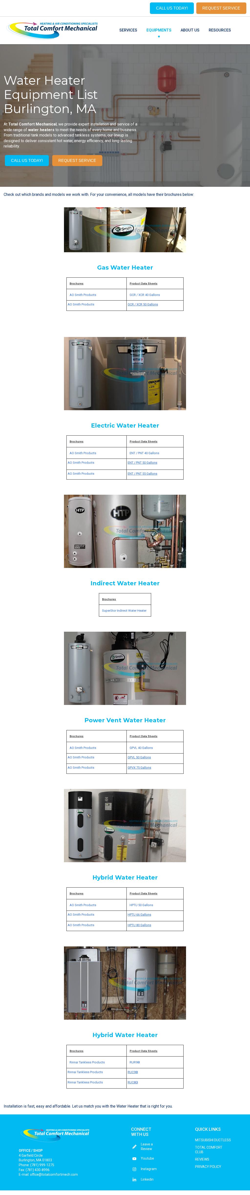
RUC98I (133, 1072)
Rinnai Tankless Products (87, 1062)
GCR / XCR (137, 295)
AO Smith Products (83, 295)
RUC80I (133, 1082)
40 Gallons (152, 295)
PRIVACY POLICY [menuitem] (208, 1167)
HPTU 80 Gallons (139, 925)
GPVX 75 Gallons (139, 767)
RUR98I (135, 1062)
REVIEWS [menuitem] (202, 1159)
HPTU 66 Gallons (139, 914)
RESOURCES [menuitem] (220, 30)
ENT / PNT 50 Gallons (142, 462)
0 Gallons (146, 905)
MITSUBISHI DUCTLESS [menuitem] (213, 1140)
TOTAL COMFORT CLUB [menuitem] (208, 1149)
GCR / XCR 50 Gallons (143, 304)
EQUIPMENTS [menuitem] (158, 30)
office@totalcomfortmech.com (54, 1174)
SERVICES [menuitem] (128, 30)
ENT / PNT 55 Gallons (142, 473)
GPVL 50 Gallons (139, 757)
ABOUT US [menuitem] (190, 30)
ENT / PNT (137, 453)
